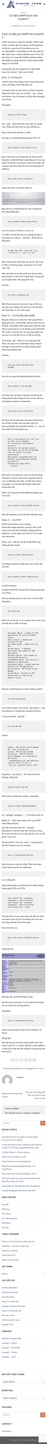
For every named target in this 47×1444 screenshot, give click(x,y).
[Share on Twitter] (21, 1060)
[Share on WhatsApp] (13, 1060)
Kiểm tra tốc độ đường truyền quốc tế (18, 1242)
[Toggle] (44, 1273)
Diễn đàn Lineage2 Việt (11, 1339)
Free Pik (5, 1205)
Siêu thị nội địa (8, 1315)
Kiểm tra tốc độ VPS (10, 1260)
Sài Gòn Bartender (9, 1288)
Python (5, 1274)
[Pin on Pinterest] (30, 1060)
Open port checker (10, 1251)
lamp (41, 1068)
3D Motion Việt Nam (10, 1320)
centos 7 (36, 1068)
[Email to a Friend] (26, 1060)
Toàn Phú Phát (8, 1297)
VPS (38, 138)
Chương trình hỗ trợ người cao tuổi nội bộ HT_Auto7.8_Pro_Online (20, 1138)
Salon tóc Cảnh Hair (10, 1302)
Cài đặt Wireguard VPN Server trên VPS (19, 1191)
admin (33, 26)
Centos (23, 12)
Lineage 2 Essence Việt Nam (13, 1306)
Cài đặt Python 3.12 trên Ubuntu (16, 1152)
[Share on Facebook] (17, 1060)
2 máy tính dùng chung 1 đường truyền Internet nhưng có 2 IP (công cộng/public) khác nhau (22, 1146)
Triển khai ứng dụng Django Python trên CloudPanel (18, 1167)
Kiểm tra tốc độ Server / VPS (14, 1157)
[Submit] (42, 1123)
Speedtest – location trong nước (15, 1246)
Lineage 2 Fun (7, 1325)
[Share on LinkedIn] (34, 1060)
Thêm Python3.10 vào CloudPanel (16, 1161)
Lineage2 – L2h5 (9, 1357)
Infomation (6, 1431)
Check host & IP (8, 1255)
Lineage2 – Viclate (9, 1352)
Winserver (6, 1223)
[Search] (44, 4)
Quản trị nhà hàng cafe (11, 1311)
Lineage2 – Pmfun (9, 1343)
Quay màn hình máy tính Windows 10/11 (19, 1174)
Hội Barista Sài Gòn (10, 1292)
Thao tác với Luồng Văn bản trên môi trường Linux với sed (35, 1095)
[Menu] (3, 4)
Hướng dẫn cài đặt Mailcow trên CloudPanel (21, 1186)
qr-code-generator (9, 1218)
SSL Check (6, 1214)
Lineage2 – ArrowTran (11, 1348)
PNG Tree (6, 1209)
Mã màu (5, 1228)
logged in (19, 1113)
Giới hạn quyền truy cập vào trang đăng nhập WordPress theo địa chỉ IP (21, 1179)
